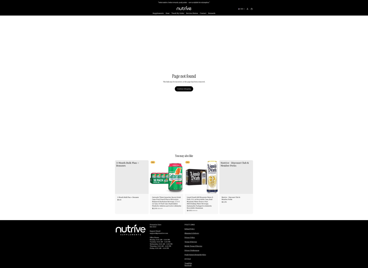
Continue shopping (184, 89)
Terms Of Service (191, 242)
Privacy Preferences (192, 250)
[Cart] (252, 9)
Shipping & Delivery (192, 233)
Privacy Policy (190, 237)
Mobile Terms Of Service (193, 246)
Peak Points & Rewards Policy (195, 255)
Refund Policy (190, 229)
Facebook (188, 265)
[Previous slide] (153, 177)
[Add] (145, 191)
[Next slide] (180, 177)
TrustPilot (188, 263)
